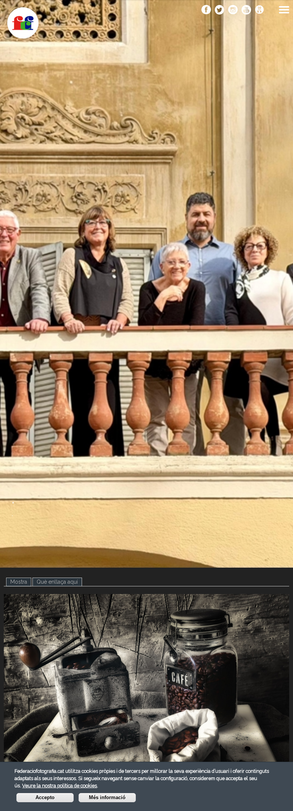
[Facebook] (206, 10)
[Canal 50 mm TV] (259, 10)
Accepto (45, 797)
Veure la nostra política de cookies (59, 785)
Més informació (107, 797)
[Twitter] (219, 10)
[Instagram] (233, 10)
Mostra (20, 582)
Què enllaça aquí (57, 582)
